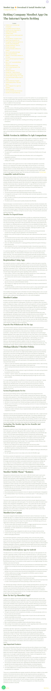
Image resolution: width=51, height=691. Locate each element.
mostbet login (42, 172)
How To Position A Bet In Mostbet (14, 74)
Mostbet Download (10, 70)
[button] (3, 687)
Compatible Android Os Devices (13, 28)
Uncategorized (7, 9)
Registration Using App (11, 32)
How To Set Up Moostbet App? (13, 52)
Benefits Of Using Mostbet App (13, 92)
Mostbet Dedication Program (12, 80)
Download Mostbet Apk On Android (14, 91)
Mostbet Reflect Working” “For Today (14, 75)
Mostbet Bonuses (10, 89)
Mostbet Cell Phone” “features (13, 45)
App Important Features (11, 53)
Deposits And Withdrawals (12, 65)
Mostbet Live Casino (10, 47)
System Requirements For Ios (12, 40)
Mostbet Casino (9, 33)
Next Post (47, 688)
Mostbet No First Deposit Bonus (13, 30)
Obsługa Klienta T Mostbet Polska (14, 38)
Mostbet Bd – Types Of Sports (13, 72)
